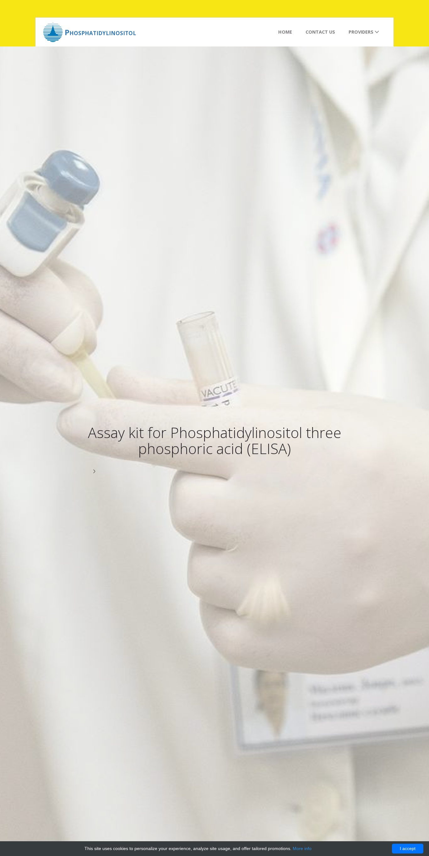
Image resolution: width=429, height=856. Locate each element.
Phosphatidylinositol (100, 32)
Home (285, 32)
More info (302, 848)
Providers (362, 32)
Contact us (320, 32)
